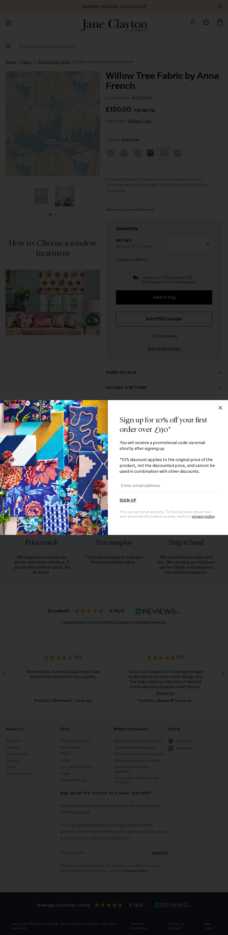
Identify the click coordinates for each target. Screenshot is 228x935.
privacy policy (203, 516)
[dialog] (114, 467)
